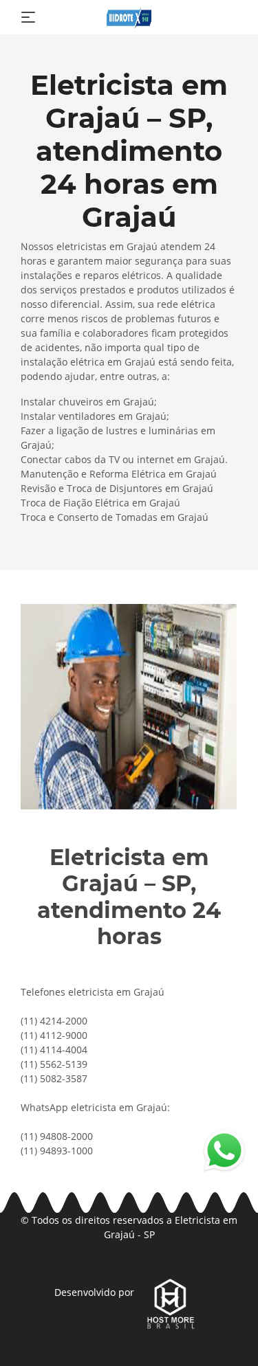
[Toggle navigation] (28, 17)
